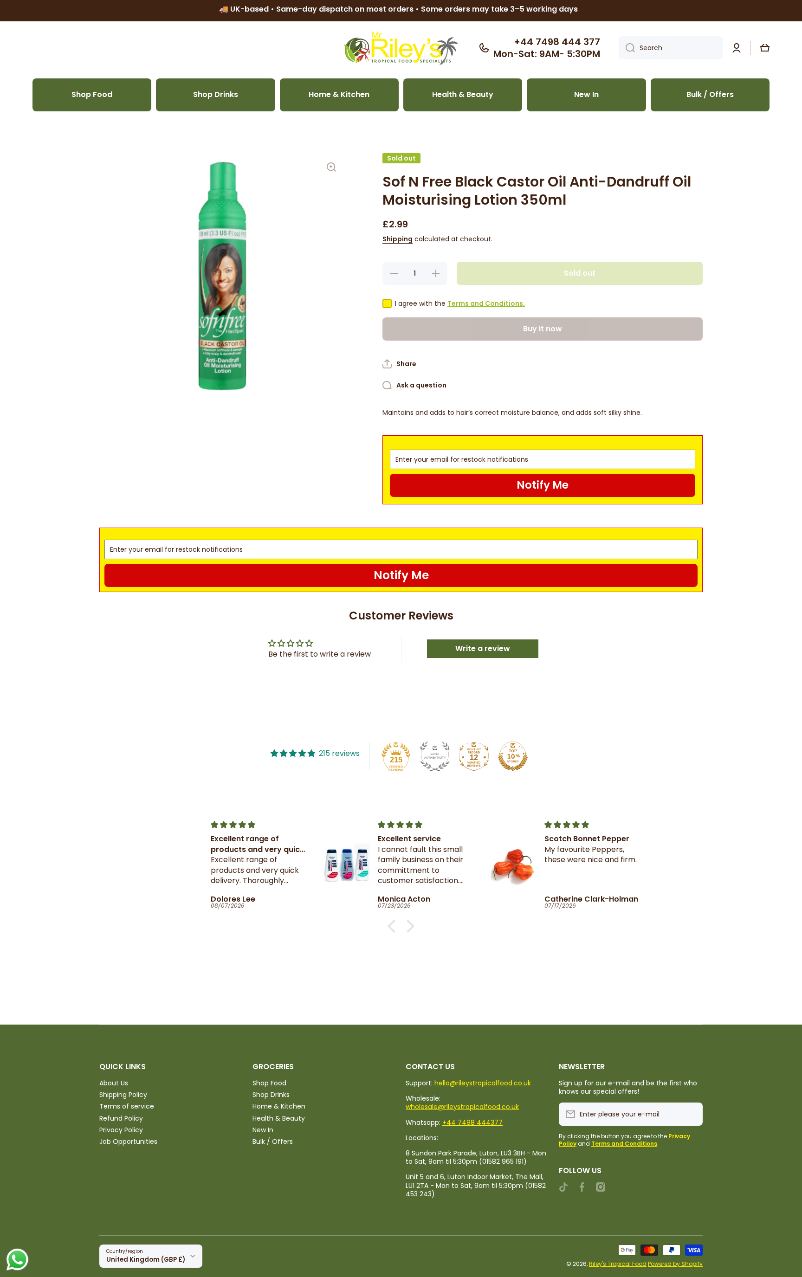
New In (262, 1129)
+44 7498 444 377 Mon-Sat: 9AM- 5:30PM (546, 48)
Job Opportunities (128, 1141)
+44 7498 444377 (472, 1122)
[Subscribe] (691, 1114)
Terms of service (126, 1106)
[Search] (627, 47)
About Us (113, 1082)
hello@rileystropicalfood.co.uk (482, 1083)
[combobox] (671, 47)
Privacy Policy (121, 1129)
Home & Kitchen (278, 1106)
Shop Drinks (271, 1094)
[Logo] (401, 48)
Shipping (397, 239)
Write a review (482, 648)
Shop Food (269, 1082)
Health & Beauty (278, 1118)
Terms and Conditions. (486, 303)
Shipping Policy (123, 1094)
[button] (765, 47)
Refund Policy (121, 1118)
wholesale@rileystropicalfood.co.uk (462, 1106)
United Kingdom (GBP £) (145, 1259)
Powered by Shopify (675, 1264)
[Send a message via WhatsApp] (17, 1259)
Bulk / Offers (272, 1141)
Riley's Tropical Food (618, 1264)
